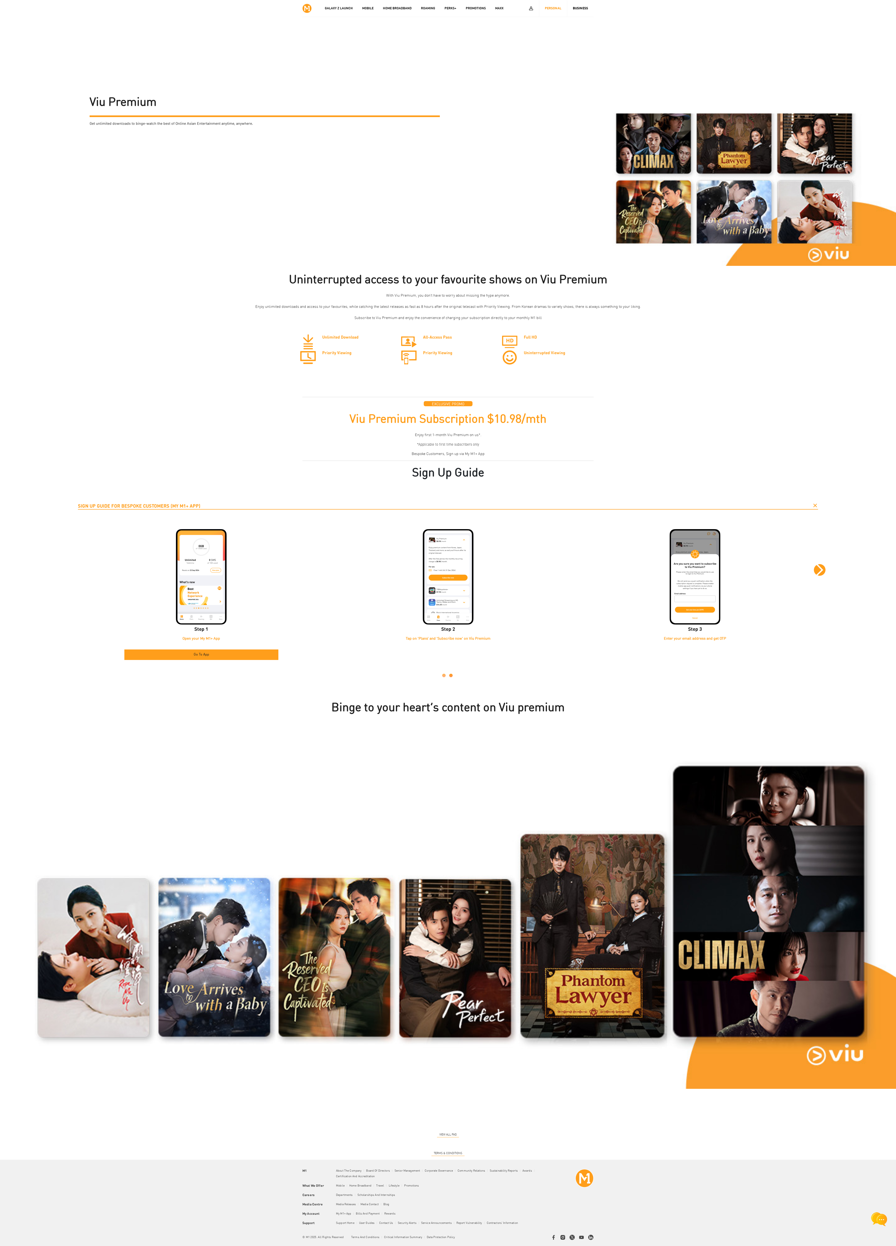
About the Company (348, 1171)
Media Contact (369, 1204)
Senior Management (407, 1171)
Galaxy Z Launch (339, 8)
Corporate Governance (439, 1171)
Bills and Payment (367, 1213)
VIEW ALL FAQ (448, 1134)
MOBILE (368, 8)
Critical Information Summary (403, 1237)
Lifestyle (394, 1185)
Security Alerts (407, 1223)
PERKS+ (450, 8)
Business (580, 8)
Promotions (411, 1185)
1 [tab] (444, 675)
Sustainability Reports (504, 1171)
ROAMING (428, 8)
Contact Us (386, 1223)
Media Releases (346, 1204)
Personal (553, 8)
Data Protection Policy (441, 1237)
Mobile (340, 1185)
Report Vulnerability (469, 1223)
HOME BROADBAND (397, 8)
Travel (380, 1185)
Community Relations (471, 1171)
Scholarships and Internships (376, 1195)
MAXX (499, 8)
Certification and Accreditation (355, 1176)
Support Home (345, 1223)
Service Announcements (436, 1223)
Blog (386, 1204)
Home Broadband (360, 1185)
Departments (344, 1195)
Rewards (390, 1213)
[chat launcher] (879, 1219)
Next (820, 570)
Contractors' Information (502, 1223)
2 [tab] (451, 675)
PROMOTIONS (476, 8)
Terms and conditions (365, 1237)
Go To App (201, 654)
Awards (527, 1171)
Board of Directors (378, 1171)
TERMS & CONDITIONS (448, 1153)
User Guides (367, 1223)
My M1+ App (475, 454)
